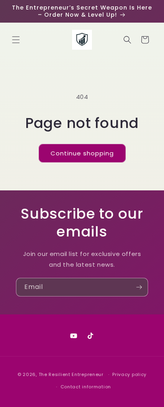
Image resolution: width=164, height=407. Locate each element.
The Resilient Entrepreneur (71, 374)
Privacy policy (129, 374)
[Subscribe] (139, 287)
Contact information (86, 387)
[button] (16, 39)
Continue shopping (82, 153)
